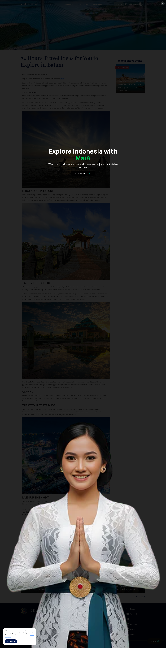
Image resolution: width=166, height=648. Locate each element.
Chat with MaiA (82, 173)
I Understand (11, 641)
